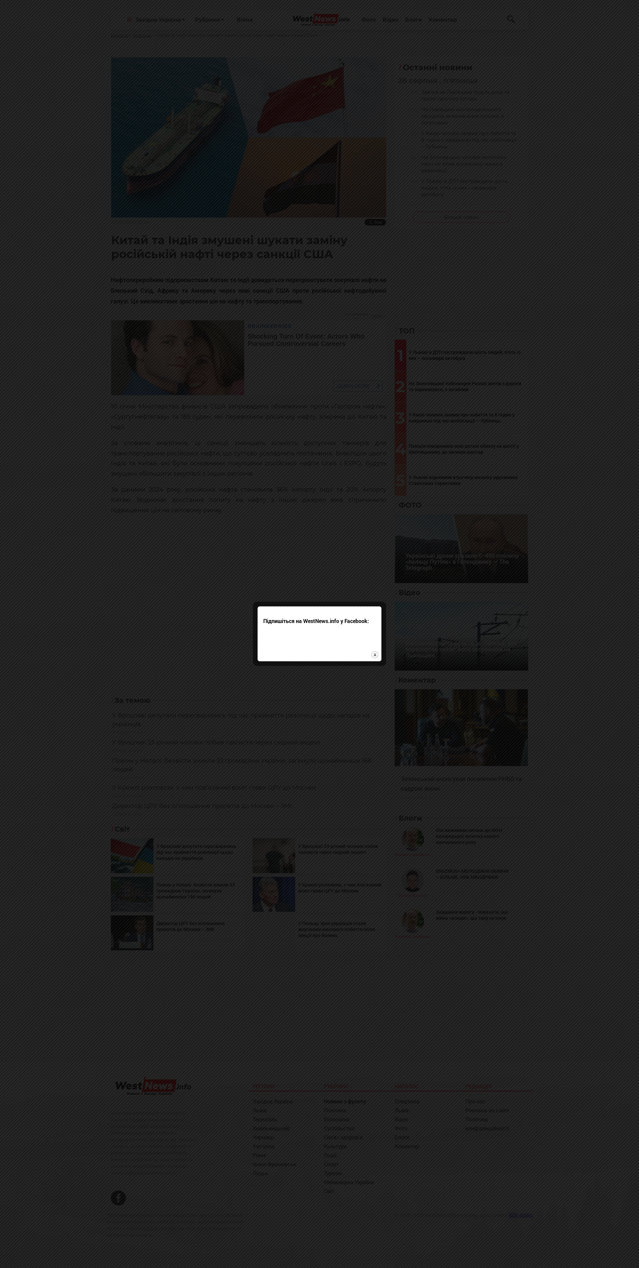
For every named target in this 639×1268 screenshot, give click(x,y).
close (375, 655)
